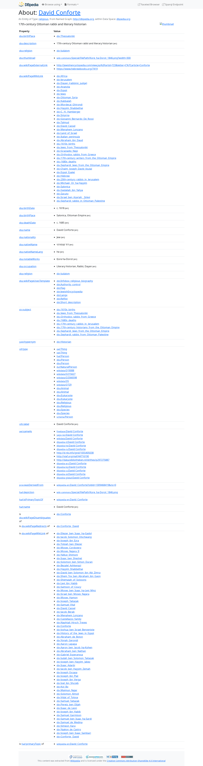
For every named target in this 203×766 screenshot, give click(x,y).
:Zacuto (63, 193)
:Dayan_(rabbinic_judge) (72, 83)
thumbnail (27, 58)
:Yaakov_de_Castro (69, 729)
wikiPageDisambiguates (35, 517)
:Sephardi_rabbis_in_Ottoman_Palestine (81, 200)
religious (43, 19)
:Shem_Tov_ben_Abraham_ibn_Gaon (79, 576)
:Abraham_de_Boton (70, 636)
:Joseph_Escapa (67, 672)
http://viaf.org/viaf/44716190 (73, 456)
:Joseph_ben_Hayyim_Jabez (73, 661)
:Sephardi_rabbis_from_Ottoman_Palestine (82, 334)
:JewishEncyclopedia (69, 291)
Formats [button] (72, 4)
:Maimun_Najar (67, 690)
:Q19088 (65, 370)
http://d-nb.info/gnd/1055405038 (75, 452)
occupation (27, 266)
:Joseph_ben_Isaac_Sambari (74, 733)
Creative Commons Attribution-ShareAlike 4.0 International (136, 760)
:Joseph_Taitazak (68, 601)
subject (25, 309)
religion (25, 50)
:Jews (61, 94)
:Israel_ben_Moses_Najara (73, 594)
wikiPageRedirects (34, 526)
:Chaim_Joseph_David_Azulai (74, 168)
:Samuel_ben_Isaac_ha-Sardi (74, 718)
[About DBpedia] (28, 4)
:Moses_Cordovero (69, 547)
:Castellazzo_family (69, 619)
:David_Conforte (72, 499)
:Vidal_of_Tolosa (67, 697)
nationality (27, 237)
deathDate (27, 222)
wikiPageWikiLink (31, 76)
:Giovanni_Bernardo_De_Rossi (75, 118)
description (27, 43)
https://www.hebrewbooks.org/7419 (77, 68)
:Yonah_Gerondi (67, 640)
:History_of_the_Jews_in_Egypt (75, 633)
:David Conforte (70, 431)
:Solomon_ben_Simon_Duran (75, 562)
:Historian (64, 341)
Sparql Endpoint (174, 4)
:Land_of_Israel (67, 133)
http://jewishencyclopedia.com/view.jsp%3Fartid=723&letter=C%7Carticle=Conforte (103, 65)
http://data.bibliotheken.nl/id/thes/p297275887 (83, 460)
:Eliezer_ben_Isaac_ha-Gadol (74, 533)
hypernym (27, 341)
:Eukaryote (65, 395)
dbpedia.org (123, 19)
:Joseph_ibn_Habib (69, 711)
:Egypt (62, 90)
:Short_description (69, 302)
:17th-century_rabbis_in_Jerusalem (78, 323)
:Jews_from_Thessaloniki (72, 147)
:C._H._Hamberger (68, 111)
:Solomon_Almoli (68, 693)
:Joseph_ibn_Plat (67, 676)
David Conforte (60, 12)
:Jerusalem (64, 79)
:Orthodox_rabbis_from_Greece (76, 154)
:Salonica (63, 186)
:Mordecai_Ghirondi (69, 104)
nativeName (28, 244)
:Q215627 (66, 374)
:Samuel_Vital (66, 604)
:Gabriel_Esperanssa (70, 654)
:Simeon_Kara (66, 726)
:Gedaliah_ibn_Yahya (70, 190)
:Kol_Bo (62, 686)
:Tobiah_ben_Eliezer (69, 544)
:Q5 (63, 381)
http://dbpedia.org (83, 19)
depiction (26, 492)
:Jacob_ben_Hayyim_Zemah (73, 668)
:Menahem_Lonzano (70, 129)
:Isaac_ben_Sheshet (69, 558)
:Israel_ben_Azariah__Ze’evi (73, 197)
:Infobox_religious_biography (75, 281)
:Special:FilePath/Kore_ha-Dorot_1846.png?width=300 (94, 58)
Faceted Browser (150, 4)
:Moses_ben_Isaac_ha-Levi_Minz (76, 590)
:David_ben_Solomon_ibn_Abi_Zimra (78, 572)
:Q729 (64, 384)
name (24, 230)
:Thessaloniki (66, 36)
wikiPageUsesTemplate (34, 281)
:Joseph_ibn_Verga (69, 679)
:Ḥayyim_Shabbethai (70, 108)
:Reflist (62, 298)
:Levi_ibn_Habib (67, 583)
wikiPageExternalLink (33, 65)
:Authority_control (68, 284)
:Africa (62, 76)
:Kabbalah (64, 101)
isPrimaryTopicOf (31, 499)
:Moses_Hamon (67, 597)
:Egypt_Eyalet (66, 172)
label (24, 424)
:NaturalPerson (67, 367)
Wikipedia (75, 760)
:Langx (62, 295)
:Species (63, 409)
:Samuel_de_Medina (69, 722)
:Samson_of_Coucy (69, 586)
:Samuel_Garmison (69, 715)
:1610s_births (66, 143)
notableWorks (29, 259)
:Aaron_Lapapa (67, 644)
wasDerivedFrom (31, 485)
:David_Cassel (66, 126)
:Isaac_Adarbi (66, 665)
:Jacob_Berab (66, 611)
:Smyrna (63, 115)
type (23, 349)
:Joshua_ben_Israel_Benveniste (75, 629)
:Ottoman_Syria (67, 97)
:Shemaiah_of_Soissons (71, 579)
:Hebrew (63, 176)
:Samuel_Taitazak (68, 701)
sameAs (25, 431)
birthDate (27, 208)
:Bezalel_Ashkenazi (69, 565)
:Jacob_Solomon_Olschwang (74, 537)
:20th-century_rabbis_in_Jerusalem (78, 179)
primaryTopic (31, 744)
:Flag (61, 288)
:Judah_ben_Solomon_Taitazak (75, 658)
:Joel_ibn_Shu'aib (68, 683)
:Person (63, 356)
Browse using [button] (52, 4)
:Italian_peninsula (68, 136)
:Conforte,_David (68, 526)
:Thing (62, 349)
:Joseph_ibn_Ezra (68, 540)
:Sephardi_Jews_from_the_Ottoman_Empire (83, 165)
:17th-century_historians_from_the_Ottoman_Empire (88, 327)
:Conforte (64, 514)
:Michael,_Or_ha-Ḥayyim (72, 183)
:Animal (63, 388)
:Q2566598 (67, 377)
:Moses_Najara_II (68, 551)
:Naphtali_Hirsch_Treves (72, 622)
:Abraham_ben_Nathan (71, 651)
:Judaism (63, 50)
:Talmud (63, 122)
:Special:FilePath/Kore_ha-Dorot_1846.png (87, 492)
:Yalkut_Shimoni (67, 554)
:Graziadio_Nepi (67, 151)
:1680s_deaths (66, 161)
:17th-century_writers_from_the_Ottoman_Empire (86, 158)
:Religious (64, 402)
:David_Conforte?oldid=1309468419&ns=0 (86, 485)
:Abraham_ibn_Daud (70, 140)
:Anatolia (63, 86)
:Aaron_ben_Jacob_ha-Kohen (74, 647)
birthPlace (27, 36)
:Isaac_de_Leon (67, 708)
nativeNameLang (31, 251)
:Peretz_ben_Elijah (68, 704)
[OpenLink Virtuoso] (75, 756)
